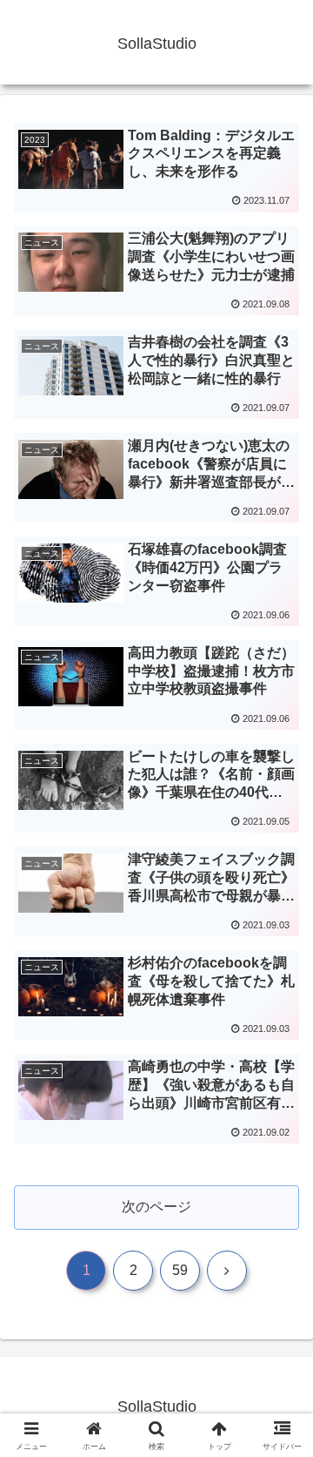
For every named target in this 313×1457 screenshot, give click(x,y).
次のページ (156, 1206)
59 (180, 1270)
